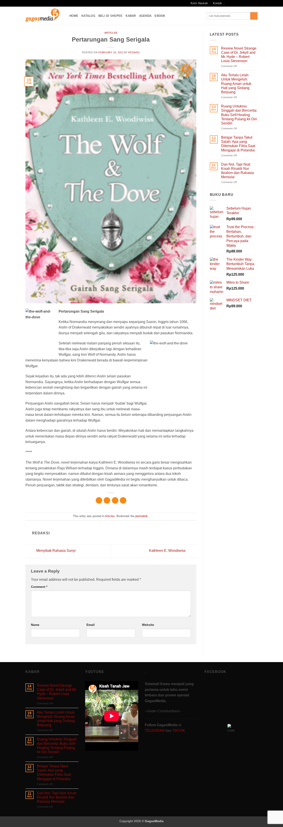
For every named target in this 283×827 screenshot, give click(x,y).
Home (73, 15)
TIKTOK (178, 730)
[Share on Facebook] (99, 500)
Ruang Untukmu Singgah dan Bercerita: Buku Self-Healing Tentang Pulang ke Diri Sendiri (239, 114)
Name (35, 624)
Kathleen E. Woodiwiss (167, 550)
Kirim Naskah (199, 3)
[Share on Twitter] (107, 500)
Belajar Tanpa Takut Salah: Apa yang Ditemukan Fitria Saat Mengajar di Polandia (238, 144)
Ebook (160, 15)
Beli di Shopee (110, 15)
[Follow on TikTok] (242, 3)
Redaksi (134, 52)
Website (148, 624)
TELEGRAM (155, 730)
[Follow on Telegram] (255, 3)
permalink (141, 516)
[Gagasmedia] (44, 16)
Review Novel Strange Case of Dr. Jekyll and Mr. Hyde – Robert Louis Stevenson (238, 54)
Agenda (145, 15)
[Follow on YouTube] (251, 3)
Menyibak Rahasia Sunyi (55, 550)
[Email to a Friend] (115, 500)
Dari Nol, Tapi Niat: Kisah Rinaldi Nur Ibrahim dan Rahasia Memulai (237, 170)
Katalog (88, 15)
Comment (39, 586)
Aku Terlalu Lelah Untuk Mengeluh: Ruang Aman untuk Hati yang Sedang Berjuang (236, 83)
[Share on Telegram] (123, 500)
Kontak (217, 3)
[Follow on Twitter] (247, 3)
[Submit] (254, 16)
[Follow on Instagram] (238, 3)
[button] (228, 3)
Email (90, 624)
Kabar (131, 15)
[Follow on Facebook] (234, 3)
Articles (110, 32)
